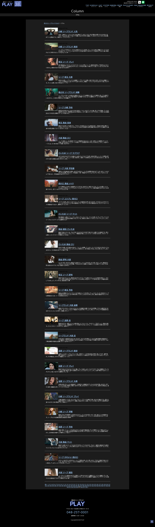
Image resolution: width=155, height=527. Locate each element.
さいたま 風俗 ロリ (66, 244)
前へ (46, 484)
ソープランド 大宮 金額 (68, 305)
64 (77, 487)
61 (70, 487)
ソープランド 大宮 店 (67, 336)
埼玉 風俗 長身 (64, 123)
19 (81, 484)
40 (65, 485)
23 (90, 484)
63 (75, 487)
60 (68, 487)
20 (83, 484)
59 (109, 485)
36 (55, 485)
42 (69, 485)
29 (105, 484)
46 (79, 485)
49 (86, 485)
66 (82, 487)
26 (97, 484)
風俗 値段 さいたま (66, 229)
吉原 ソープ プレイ (66, 366)
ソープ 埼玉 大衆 (65, 77)
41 (67, 485)
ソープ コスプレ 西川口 (68, 199)
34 (51, 485)
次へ (87, 487)
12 (65, 484)
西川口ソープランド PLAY (51, 23)
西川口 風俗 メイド (66, 183)
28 (102, 484)
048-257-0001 (77, 512)
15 (72, 484)
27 (100, 484)
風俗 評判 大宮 (64, 260)
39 (62, 485)
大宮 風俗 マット (65, 442)
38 (60, 485)
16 (74, 484)
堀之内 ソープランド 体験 (68, 92)
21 (85, 484)
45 (76, 485)
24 (93, 484)
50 (88, 485)
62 (72, 487)
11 (63, 484)
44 (74, 485)
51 (91, 485)
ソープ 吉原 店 (64, 320)
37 (58, 485)
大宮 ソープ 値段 (65, 472)
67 (84, 487)
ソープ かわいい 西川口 (68, 457)
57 (104, 485)
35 (53, 485)
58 (107, 485)
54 (97, 485)
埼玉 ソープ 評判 (65, 275)
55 (100, 485)
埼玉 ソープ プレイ (66, 62)
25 (95, 484)
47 (81, 485)
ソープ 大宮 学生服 (66, 168)
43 (72, 485)
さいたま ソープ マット (67, 214)
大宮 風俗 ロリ (64, 138)
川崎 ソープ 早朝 (65, 412)
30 (107, 484)
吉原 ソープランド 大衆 (68, 381)
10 (61, 484)
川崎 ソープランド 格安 (68, 47)
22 (88, 484)
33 (48, 485)
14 (70, 484)
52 (93, 485)
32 (46, 485)
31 (109, 484)
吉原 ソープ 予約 (65, 427)
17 (76, 484)
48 (84, 485)
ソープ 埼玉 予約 (65, 290)
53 (95, 485)
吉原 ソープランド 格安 (68, 351)
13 (68, 484)
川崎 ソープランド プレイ (68, 396)
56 (102, 485)
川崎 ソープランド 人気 (68, 31)
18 (79, 484)
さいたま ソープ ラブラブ (69, 153)
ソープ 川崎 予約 (65, 107)
